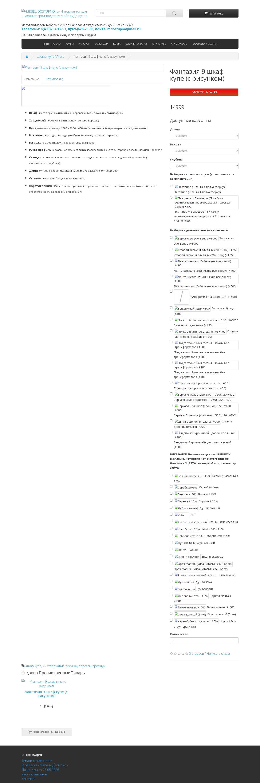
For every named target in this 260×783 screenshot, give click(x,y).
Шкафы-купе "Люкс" (51, 56)
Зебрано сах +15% (217, 536)
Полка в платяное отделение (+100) (206, 333)
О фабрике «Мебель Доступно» (45, 765)
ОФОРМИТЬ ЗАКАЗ (204, 92)
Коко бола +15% (212, 529)
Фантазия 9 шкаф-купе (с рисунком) (46, 694)
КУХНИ (70, 43)
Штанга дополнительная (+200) (203, 424)
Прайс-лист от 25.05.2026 (40, 769)
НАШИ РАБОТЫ (52, 43)
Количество (179, 634)
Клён (192, 515)
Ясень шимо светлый (223, 522)
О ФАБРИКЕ (159, 43)
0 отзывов (196, 653)
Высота (175, 144)
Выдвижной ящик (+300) (205, 311)
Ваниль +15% (206, 494)
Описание (32, 79)
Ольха (193, 550)
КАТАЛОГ (84, 43)
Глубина (176, 159)
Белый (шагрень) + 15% (206, 478)
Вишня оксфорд (212, 556)
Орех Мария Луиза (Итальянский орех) (201, 569)
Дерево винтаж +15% (202, 598)
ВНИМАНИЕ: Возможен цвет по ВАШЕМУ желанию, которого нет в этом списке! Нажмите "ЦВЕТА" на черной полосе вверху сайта (203, 461)
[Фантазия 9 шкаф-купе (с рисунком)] (93, 67)
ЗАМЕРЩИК (101, 43)
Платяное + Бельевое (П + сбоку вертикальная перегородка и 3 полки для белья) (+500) (202, 216)
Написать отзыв (218, 653)
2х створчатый (53, 666)
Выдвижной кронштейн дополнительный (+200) (202, 444)
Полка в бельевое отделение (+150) (206, 322)
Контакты (28, 779)
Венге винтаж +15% (220, 607)
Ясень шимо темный (221, 575)
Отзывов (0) (54, 79)
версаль (85, 666)
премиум (99, 666)
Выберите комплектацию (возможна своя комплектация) (202, 176)
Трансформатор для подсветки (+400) (200, 388)
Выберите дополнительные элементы (199, 230)
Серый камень (208, 487)
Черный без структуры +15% (205, 623)
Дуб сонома (203, 582)
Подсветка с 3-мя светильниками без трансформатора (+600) (199, 354)
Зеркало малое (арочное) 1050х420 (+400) (203, 399)
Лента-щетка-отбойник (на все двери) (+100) (205, 270)
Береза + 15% (208, 501)
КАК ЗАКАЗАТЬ (179, 43)
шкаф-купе (33, 666)
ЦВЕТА (117, 43)
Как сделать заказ (34, 774)
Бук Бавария (204, 589)
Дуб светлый (205, 542)
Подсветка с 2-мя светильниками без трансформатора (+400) (199, 374)
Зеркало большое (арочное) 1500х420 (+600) (205, 415)
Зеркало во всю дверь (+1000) (204, 240)
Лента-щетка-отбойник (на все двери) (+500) (205, 286)
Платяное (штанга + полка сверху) (197, 192)
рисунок (71, 666)
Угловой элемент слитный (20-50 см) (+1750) (204, 255)
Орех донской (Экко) (221, 614)
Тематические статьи (37, 760)
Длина (175, 129)
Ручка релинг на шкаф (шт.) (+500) (213, 297)
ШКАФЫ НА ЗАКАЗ (136, 43)
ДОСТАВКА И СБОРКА (205, 43)
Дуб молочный (209, 508)
